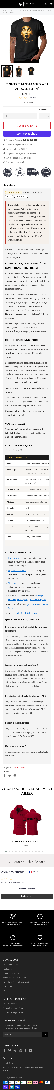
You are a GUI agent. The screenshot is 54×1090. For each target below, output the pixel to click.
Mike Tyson (22, 599)
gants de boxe (33, 604)
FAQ (5, 991)
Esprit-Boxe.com (15, 1078)
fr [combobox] (34, 872)
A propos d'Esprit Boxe (13, 1012)
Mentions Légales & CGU (14, 978)
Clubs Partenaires (10, 964)
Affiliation (7, 986)
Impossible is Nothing (17, 570)
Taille (6, 110)
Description (10, 185)
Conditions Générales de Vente (16, 982)
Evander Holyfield (38, 599)
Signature (12, 583)
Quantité (42, 110)
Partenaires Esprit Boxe (13, 1008)
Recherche (7, 969)
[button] (27, 98)
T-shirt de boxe (19, 768)
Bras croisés (13, 558)
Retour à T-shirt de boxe (28, 861)
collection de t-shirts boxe (27, 613)
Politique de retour (11, 973)
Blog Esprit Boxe (10, 1003)
